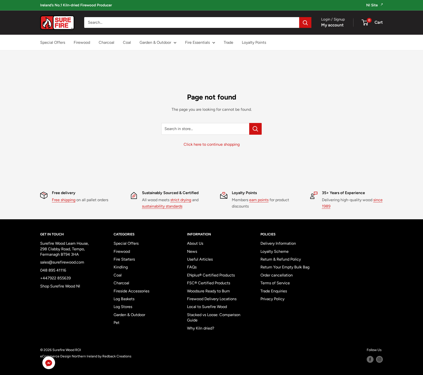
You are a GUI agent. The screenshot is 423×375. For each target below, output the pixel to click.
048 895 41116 (53, 270)
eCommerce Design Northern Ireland (68, 356)
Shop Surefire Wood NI (60, 286)
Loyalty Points (254, 42)
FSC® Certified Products (208, 283)
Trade (228, 42)
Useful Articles (200, 259)
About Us (195, 243)
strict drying (180, 200)
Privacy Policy (272, 299)
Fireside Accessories (131, 291)
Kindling (121, 267)
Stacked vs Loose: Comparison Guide (213, 317)
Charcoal (106, 42)
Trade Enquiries (273, 291)
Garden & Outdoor (155, 42)
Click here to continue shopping (212, 144)
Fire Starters (124, 259)
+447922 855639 (55, 278)
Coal (127, 42)
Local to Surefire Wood (207, 306)
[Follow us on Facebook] (370, 359)
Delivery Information (278, 243)
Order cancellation (276, 275)
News (192, 251)
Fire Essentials (197, 42)
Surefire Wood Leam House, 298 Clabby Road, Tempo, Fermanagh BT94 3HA (64, 249)
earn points (259, 200)
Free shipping (63, 200)
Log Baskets (124, 299)
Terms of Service (275, 283)
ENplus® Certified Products (211, 275)
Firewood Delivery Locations (211, 299)
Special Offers (52, 42)
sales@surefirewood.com (62, 262)
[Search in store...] (255, 129)
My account (332, 24)
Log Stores (123, 306)
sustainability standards (162, 206)
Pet (116, 322)
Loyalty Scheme (274, 251)
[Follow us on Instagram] (379, 359)
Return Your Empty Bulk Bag (284, 267)
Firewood (82, 42)
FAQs (192, 267)
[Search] (305, 22)
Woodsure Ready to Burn (208, 291)
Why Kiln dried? (200, 328)
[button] (48, 363)
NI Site (372, 5)
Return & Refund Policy (280, 259)
